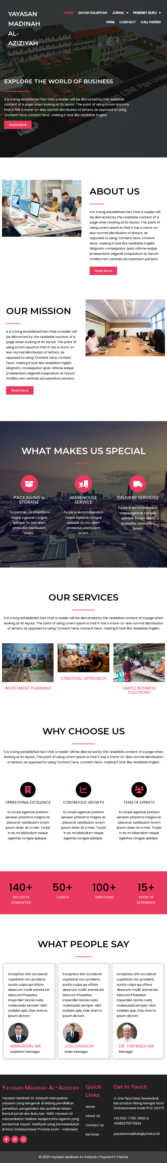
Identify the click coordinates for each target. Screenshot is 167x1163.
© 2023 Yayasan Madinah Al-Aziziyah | (69, 1157)
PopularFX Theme (114, 1157)
